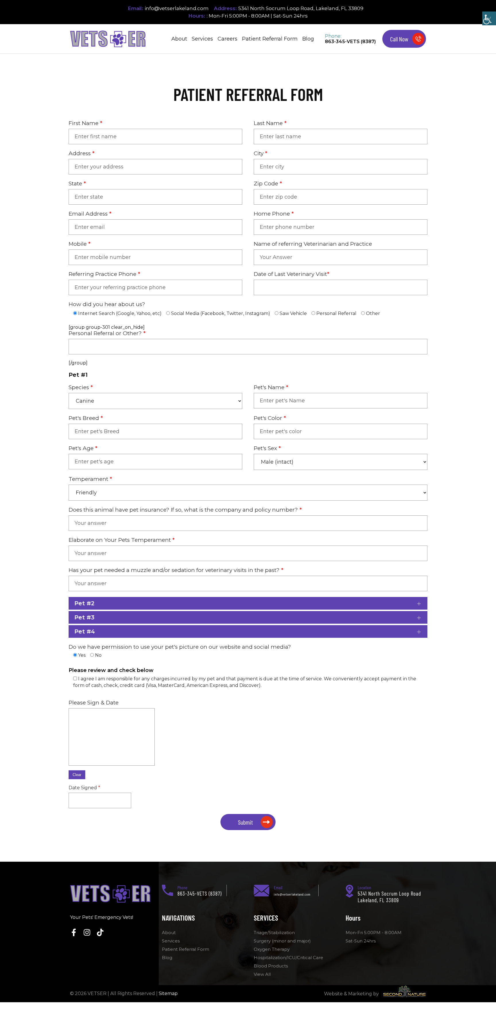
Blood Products (271, 966)
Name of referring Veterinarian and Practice (313, 244)
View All (262, 974)
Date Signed (84, 787)
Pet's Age (83, 448)
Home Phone (274, 213)
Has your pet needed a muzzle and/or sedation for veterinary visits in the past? (176, 570)
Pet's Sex (267, 448)
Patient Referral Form (270, 39)
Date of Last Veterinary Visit (291, 274)
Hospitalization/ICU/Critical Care (288, 957)
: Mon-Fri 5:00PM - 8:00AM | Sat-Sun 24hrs (257, 16)
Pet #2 (84, 603)
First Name (85, 123)
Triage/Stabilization (274, 932)
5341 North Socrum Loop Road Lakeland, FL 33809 (389, 896)
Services (202, 39)
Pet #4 (84, 631)
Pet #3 (84, 617)
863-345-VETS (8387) (350, 41)
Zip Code (268, 183)
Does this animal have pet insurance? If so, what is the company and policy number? (185, 509)
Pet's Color (270, 418)
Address (81, 153)
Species (81, 387)
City (260, 153)
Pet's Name (271, 387)
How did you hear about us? (107, 304)
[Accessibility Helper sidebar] (489, 18)
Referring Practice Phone (104, 274)
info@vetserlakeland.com (177, 8)
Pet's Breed (86, 418)
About (179, 39)
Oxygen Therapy (272, 949)
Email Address (90, 213)
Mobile (79, 244)
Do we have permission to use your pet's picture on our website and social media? (180, 647)
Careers (227, 39)
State (77, 183)
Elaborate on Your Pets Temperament (122, 540)
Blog (308, 39)
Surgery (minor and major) (282, 941)
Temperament (90, 479)
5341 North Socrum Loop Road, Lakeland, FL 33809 (300, 8)
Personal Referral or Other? (107, 333)
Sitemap (168, 993)
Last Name (270, 123)
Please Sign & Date (94, 702)
